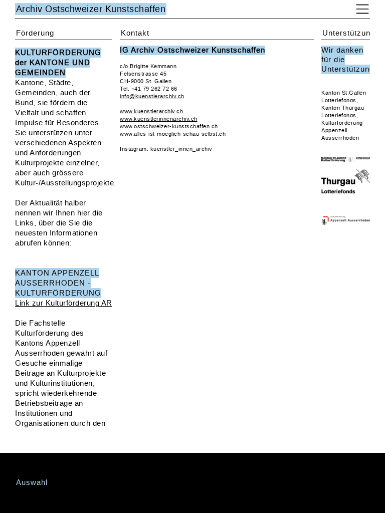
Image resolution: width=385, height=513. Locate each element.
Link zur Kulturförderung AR (63, 303)
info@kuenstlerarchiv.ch (152, 96)
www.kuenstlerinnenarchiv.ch (159, 119)
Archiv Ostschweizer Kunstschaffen (91, 9)
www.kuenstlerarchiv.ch (151, 111)
